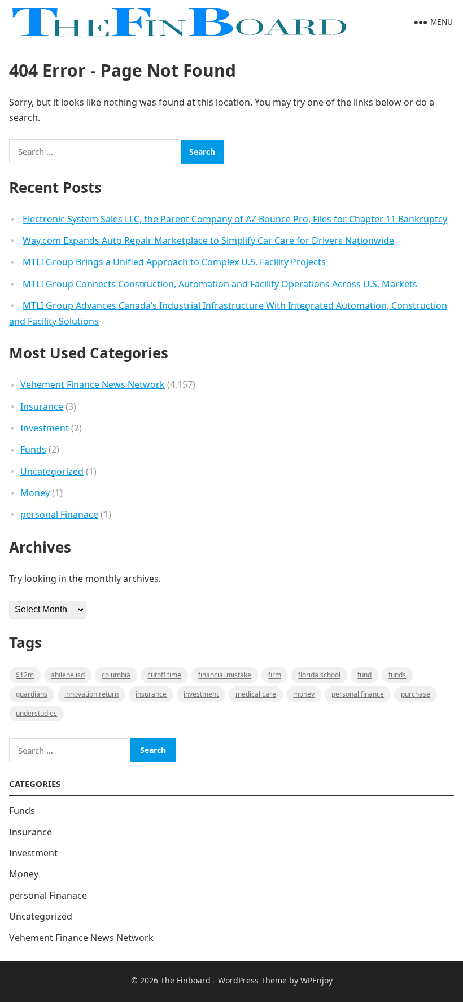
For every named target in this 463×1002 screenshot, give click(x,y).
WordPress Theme (252, 980)
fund (364, 675)
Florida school (319, 675)
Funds (33, 449)
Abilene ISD (68, 675)
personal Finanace (59, 514)
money (304, 694)
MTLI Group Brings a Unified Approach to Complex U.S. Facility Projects (174, 262)
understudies (36, 713)
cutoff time (164, 675)
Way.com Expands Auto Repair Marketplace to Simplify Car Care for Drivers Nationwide (208, 240)
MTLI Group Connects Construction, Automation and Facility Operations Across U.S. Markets (220, 284)
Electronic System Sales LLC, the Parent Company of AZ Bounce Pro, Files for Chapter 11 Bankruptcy (235, 219)
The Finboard (185, 980)
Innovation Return (91, 694)
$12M (25, 675)
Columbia (116, 675)
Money (35, 493)
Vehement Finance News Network (92, 384)
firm (274, 675)
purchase (415, 694)
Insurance (41, 406)
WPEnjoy (316, 980)
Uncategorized (52, 471)
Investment (44, 428)
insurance (151, 694)
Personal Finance (357, 694)
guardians (31, 694)
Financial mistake (224, 675)
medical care (255, 694)
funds (397, 675)
